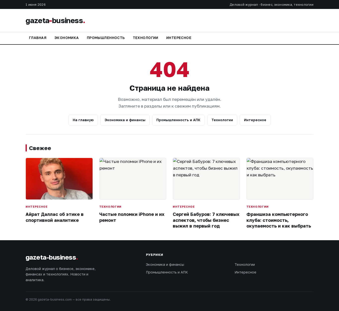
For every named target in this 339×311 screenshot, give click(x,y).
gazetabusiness (55, 20)
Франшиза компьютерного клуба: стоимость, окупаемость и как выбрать (278, 220)
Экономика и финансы (124, 120)
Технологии (145, 38)
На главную (83, 120)
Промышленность (106, 38)
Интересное (178, 38)
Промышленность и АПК (178, 120)
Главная (37, 38)
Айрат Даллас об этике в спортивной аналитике (55, 217)
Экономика (66, 38)
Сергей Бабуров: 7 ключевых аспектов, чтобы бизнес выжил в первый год (206, 220)
